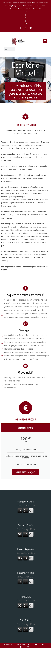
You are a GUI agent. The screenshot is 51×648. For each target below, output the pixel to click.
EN (25, 24)
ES (26, 12)
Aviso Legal (21, 644)
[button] (45, 41)
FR (25, 18)
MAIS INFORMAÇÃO (25, 472)
